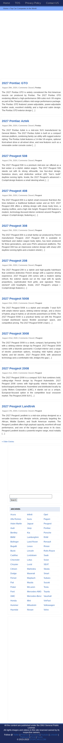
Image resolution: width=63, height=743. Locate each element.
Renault (47, 542)
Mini (29, 601)
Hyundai (14, 610)
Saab (46, 555)
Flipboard (24, 737)
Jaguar (30, 523)
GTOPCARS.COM (38, 739)
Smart (46, 573)
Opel (46, 514)
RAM (46, 537)
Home (6, 3)
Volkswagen (49, 605)
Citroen (13, 569)
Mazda (30, 582)
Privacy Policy (33, 3)
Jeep (29, 528)
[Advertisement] (31, 44)
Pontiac (38, 88)
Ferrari (13, 578)
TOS (17, 3)
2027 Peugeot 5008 (15, 298)
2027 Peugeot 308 (14, 225)
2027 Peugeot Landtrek (18, 406)
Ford (12, 591)
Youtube (44, 735)
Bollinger (14, 542)
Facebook (34, 735)
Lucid (29, 564)
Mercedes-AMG (34, 591)
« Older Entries (8, 442)
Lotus (29, 560)
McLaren (31, 587)
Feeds (40, 737)
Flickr (33, 737)
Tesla (46, 587)
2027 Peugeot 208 (14, 260)
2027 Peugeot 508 (14, 156)
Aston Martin (16, 523)
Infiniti (29, 514)
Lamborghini (33, 537)
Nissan (30, 610)
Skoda (47, 569)
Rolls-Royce (49, 551)
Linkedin (54, 735)
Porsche (47, 533)
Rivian (47, 546)
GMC (12, 596)
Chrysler (14, 564)
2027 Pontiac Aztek (15, 121)
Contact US (52, 3)
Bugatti (13, 546)
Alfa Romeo (15, 519)
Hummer (14, 605)
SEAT (46, 564)
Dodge (13, 573)
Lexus (30, 546)
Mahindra (31, 569)
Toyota (47, 591)
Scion (46, 560)
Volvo (46, 610)
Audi (12, 528)
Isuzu (29, 519)
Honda (13, 601)
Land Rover (32, 542)
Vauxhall (48, 596)
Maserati (31, 573)
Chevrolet (14, 560)
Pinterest (25, 735)
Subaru (47, 578)
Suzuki (47, 582)
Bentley (13, 533)
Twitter (16, 735)
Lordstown (32, 555)
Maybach (31, 578)
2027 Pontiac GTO (15, 83)
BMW (12, 537)
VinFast (47, 601)
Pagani (47, 519)
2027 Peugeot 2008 (15, 368)
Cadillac (14, 555)
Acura (13, 514)
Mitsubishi (31, 605)
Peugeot (38, 160)
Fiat (12, 582)
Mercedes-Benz (34, 596)
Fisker (13, 587)
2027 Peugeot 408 (14, 191)
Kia (28, 533)
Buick (12, 551)
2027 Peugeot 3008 (15, 333)
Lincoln (30, 551)
